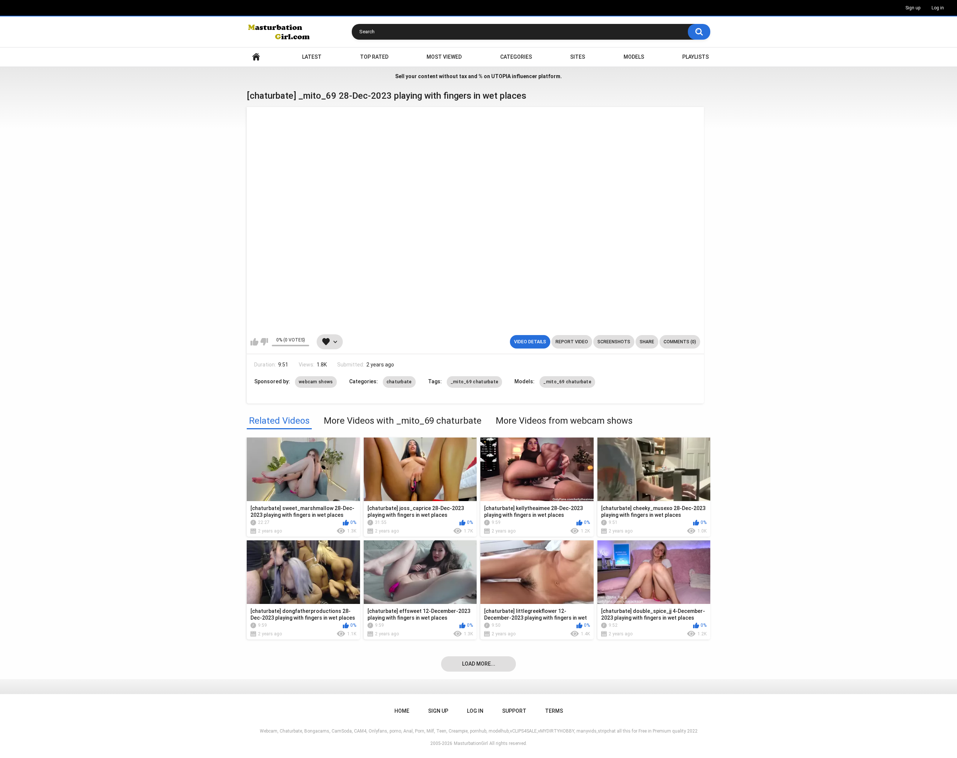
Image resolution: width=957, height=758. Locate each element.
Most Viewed (444, 57)
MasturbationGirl (471, 743)
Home (256, 57)
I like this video (254, 342)
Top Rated (374, 57)
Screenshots (613, 341)
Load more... (478, 664)
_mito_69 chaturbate (474, 381)
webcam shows (316, 381)
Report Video (572, 341)
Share (647, 341)
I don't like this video (264, 342)
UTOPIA (501, 76)
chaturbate (399, 381)
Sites (577, 57)
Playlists (695, 57)
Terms (554, 711)
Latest (311, 57)
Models (634, 57)
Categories (516, 57)
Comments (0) (680, 341)
